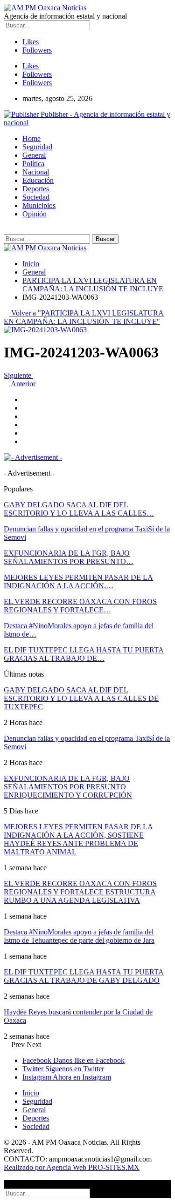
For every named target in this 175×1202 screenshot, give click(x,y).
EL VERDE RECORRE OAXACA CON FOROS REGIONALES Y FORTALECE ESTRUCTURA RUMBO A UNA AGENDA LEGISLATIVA (80, 892)
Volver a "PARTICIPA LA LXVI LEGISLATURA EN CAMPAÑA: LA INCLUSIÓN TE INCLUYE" (84, 317)
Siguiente (18, 375)
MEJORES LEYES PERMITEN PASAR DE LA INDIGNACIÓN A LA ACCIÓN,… (78, 581)
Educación (38, 180)
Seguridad (37, 147)
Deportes (35, 189)
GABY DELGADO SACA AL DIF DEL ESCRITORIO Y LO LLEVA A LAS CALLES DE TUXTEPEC (81, 698)
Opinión (34, 214)
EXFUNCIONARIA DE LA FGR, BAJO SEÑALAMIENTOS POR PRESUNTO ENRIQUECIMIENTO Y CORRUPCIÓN (68, 786)
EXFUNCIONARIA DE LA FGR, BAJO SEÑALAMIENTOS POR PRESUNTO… (68, 557)
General (34, 155)
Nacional (35, 172)
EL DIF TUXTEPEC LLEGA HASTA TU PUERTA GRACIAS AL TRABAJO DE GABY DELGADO (84, 976)
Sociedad (35, 197)
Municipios (39, 205)
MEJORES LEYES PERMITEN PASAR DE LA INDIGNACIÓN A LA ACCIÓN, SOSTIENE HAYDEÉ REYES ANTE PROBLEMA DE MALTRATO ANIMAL (78, 839)
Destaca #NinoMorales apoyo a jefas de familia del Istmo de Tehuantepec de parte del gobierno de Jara (79, 936)
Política (33, 164)
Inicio (30, 1093)
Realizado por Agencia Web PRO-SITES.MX (72, 1167)
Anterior (22, 384)
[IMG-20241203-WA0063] (25, 399)
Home (31, 138)
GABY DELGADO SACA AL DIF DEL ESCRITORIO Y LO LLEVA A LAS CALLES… (79, 509)
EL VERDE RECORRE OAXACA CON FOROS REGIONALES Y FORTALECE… (80, 606)
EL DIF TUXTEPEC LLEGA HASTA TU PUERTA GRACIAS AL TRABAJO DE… (84, 654)
